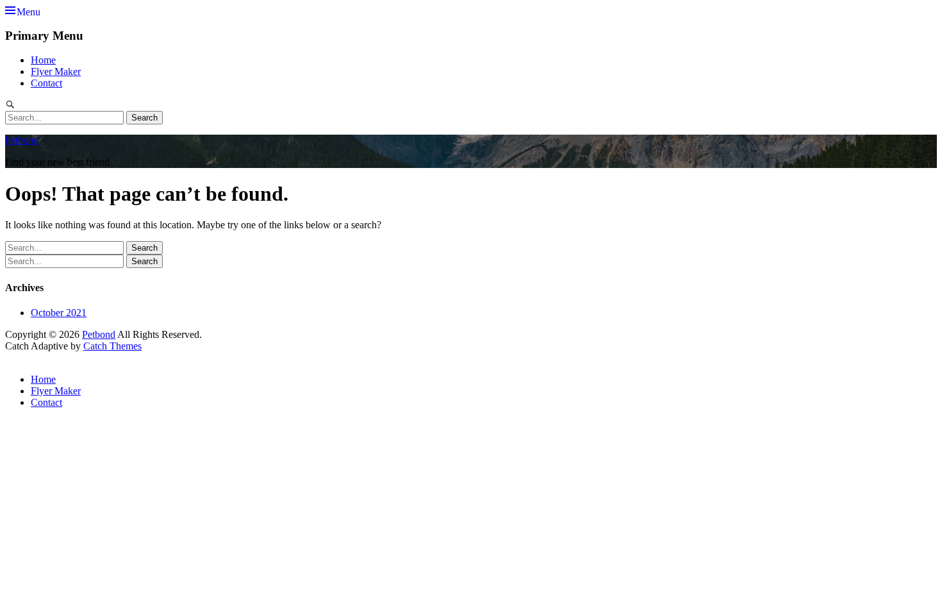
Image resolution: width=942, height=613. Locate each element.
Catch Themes (112, 345)
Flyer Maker (56, 71)
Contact (46, 83)
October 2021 (59, 312)
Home (43, 60)
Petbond (21, 140)
